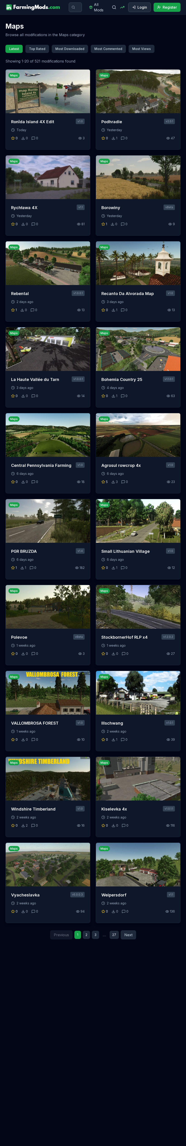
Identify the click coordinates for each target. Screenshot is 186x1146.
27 (114, 935)
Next (128, 935)
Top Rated (37, 49)
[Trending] (122, 7)
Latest (14, 49)
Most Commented (108, 49)
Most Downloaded (69, 49)
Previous (61, 935)
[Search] (114, 7)
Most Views (141, 49)
